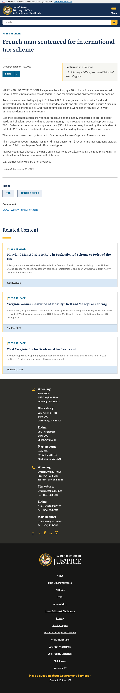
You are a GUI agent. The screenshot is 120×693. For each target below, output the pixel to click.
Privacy (60, 618)
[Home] (21, 14)
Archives (60, 590)
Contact (59, 680)
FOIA (60, 597)
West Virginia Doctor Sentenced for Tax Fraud (41, 349)
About (60, 576)
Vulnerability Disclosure (60, 654)
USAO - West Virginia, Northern (20, 209)
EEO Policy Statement (60, 647)
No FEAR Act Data (60, 639)
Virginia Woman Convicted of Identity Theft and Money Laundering (57, 304)
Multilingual (60, 661)
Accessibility (60, 604)
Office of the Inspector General (60, 632)
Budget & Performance (60, 583)
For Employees (60, 625)
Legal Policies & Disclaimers (60, 611)
